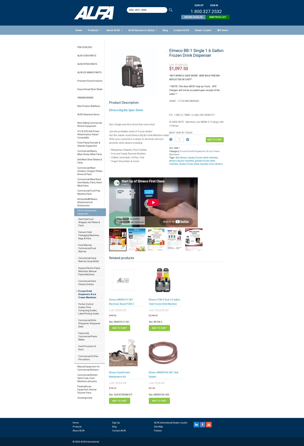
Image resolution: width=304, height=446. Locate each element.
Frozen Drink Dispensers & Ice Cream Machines (87, 294)
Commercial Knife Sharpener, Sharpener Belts (89, 323)
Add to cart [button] (119, 328)
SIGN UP (199, 5)
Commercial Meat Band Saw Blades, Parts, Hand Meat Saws (89, 182)
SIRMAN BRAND (85, 97)
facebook (202, 424)
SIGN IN (214, 5)
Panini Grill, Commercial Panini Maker (87, 336)
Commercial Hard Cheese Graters (87, 283)
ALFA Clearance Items (88, 114)
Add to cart (214, 139)
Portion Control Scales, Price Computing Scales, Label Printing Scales (88, 309)
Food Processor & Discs (87, 348)
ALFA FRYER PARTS (87, 64)
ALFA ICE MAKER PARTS (89, 72)
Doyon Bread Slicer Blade (89, 89)
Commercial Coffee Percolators (88, 358)
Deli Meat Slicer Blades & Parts (89, 161)
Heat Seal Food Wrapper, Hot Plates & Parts (89, 222)
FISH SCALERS (84, 47)
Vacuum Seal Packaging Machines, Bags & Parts (88, 235)
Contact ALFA (181, 30)
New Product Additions (88, 106)
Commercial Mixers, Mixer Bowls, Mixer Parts (89, 153)
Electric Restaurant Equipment (86, 212)
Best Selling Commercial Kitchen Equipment (89, 124)
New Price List (217, 17)
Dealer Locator (203, 30)
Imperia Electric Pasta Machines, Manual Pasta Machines (89, 271)
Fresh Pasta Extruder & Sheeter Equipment (88, 144)
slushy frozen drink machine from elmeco (201, 164)
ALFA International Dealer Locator (170, 422)
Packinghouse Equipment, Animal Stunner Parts (86, 389)
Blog (165, 30)
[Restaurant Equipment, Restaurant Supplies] (96, 12)
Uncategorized (84, 398)
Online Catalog (193, 17)
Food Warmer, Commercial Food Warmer (87, 248)
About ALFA (113, 30)
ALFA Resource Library (141, 30)
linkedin (196, 424)
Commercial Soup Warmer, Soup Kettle (88, 260)
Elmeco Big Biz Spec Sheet (126, 110)
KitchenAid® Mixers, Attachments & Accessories (87, 202)
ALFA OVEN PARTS (86, 55)
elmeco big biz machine (181, 160)
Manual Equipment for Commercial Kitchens (88, 368)
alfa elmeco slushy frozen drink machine (196, 157)
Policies (158, 430)
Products (93, 30)
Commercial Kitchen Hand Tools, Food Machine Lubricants (87, 378)
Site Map (158, 426)
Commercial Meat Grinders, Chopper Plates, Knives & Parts (90, 171)
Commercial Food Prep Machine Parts (88, 192)
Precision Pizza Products (89, 81)
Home (79, 30)
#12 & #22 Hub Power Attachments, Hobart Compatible (88, 134)
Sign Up (116, 422)
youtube (209, 424)
